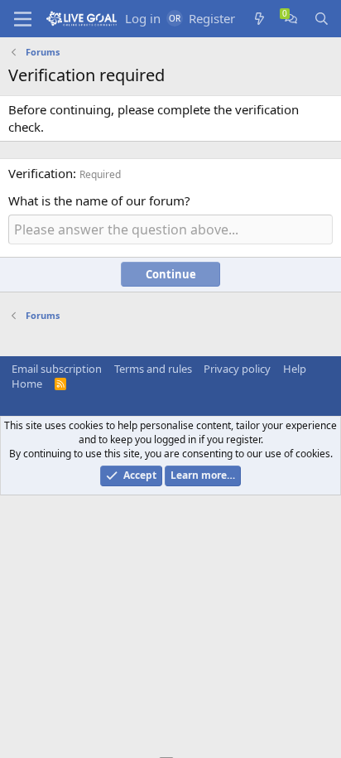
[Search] (321, 18)
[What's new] (259, 18)
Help (294, 368)
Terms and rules (153, 368)
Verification (40, 173)
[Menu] (22, 19)
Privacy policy (237, 368)
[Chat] (290, 18)
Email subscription (57, 368)
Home (27, 383)
